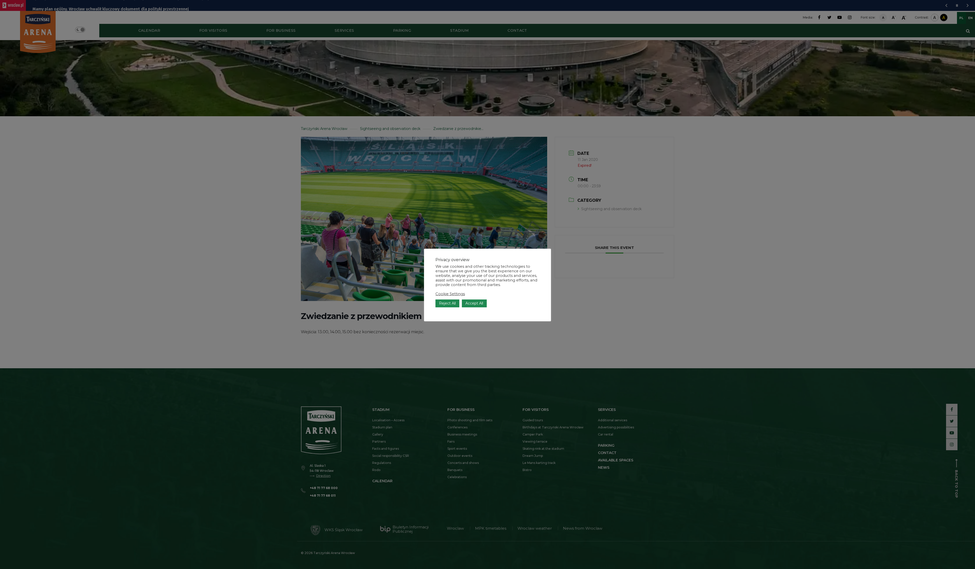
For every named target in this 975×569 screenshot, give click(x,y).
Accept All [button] (474, 303)
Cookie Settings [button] (450, 294)
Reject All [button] (447, 303)
